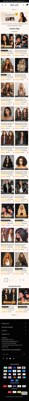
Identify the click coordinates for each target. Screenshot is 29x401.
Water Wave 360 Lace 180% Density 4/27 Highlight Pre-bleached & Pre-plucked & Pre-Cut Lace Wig (7, 245)
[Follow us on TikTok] (13, 358)
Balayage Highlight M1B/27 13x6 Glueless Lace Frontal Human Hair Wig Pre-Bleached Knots (21, 124)
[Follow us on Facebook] (3, 358)
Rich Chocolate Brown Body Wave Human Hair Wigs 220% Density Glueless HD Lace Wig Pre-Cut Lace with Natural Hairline (7, 148)
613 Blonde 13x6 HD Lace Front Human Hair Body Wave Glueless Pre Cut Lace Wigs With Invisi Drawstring (21, 221)
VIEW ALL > (14, 315)
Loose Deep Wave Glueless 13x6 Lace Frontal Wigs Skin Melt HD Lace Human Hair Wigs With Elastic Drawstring (21, 148)
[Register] (23, 354)
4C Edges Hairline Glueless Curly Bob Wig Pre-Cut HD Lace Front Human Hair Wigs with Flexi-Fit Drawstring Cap (21, 172)
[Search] (23, 5)
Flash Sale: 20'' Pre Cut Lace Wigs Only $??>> (14, 1)
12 (19, 280)
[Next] (23, 280)
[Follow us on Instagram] (6, 358)
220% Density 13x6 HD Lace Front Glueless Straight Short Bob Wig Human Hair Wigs (7, 124)
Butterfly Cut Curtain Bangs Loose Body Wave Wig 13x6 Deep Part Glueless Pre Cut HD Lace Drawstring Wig (7, 172)
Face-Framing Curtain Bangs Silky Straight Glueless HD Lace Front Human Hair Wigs (20, 196)
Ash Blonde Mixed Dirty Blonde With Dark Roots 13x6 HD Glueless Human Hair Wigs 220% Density (21, 75)
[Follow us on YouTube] (10, 358)
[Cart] (26, 5)
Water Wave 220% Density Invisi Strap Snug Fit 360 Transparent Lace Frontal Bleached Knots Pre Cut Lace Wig (21, 51)
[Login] (5, 5)
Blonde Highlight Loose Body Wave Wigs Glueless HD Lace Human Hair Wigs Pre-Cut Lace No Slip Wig (21, 269)
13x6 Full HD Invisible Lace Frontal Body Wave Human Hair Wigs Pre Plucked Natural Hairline (8, 307)
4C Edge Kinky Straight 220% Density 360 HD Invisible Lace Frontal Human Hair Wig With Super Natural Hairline (7, 51)
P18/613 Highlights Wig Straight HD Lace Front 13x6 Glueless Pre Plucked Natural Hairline (21, 99)
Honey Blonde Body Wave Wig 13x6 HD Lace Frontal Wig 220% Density (7, 269)
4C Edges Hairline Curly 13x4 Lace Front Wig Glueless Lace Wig (20, 245)
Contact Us (4, 337)
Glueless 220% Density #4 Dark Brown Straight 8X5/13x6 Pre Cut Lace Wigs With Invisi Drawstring (7, 99)
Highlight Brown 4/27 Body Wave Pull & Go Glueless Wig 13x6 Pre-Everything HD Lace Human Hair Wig (7, 75)
